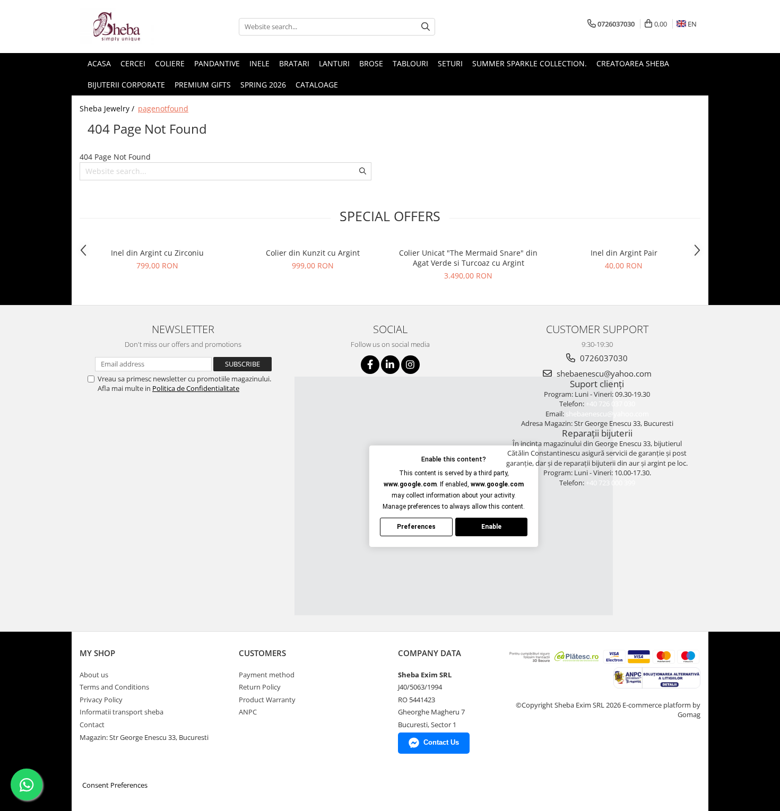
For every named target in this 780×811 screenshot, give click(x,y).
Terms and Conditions (114, 687)
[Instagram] (410, 364)
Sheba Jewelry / (108, 108)
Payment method (266, 674)
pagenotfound (163, 108)
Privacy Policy (101, 699)
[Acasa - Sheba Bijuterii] (133, 26)
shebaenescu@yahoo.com (603, 373)
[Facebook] (370, 364)
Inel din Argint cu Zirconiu (157, 253)
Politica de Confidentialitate (195, 388)
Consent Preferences (115, 785)
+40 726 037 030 (610, 403)
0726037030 (603, 358)
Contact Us (441, 742)
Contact (92, 724)
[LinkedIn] (390, 364)
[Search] (425, 27)
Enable (491, 526)
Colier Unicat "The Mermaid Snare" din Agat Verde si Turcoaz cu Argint (468, 258)
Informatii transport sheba (121, 712)
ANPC (248, 712)
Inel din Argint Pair (624, 253)
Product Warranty (267, 699)
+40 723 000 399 (610, 482)
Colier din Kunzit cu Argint (313, 253)
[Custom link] (656, 677)
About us (94, 674)
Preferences (416, 526)
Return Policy (260, 687)
